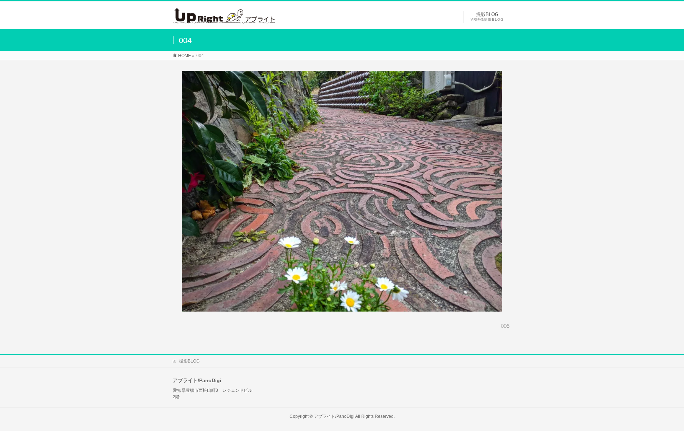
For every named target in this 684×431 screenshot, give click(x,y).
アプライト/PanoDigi (334, 416)
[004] (342, 191)
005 (505, 326)
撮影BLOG (189, 361)
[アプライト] (224, 20)
